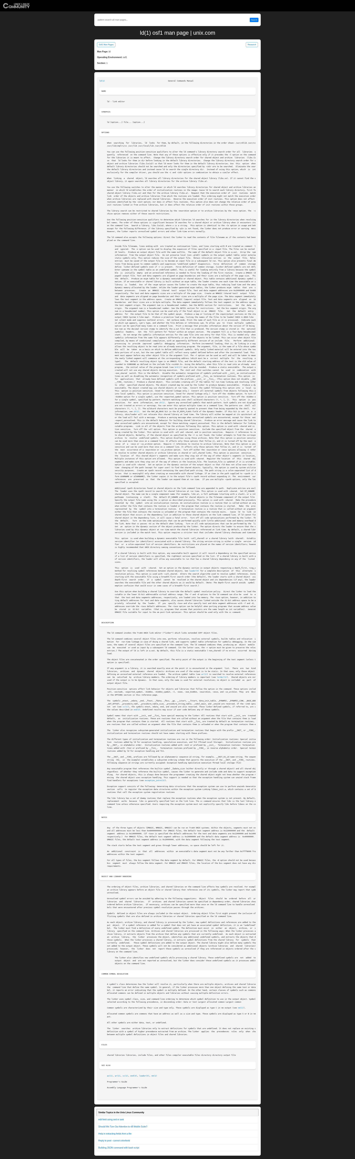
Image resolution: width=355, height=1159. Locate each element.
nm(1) (241, 1008)
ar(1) (204, 674)
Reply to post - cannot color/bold (114, 1140)
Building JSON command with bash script (118, 1148)
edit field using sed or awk (111, 1119)
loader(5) (194, 571)
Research (252, 44)
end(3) (137, 710)
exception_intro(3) (155, 780)
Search (254, 20)
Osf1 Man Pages (106, 44)
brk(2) (178, 367)
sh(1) (162, 403)
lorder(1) (222, 677)
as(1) (110, 1076)
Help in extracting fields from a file (114, 1133)
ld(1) (102, 81)
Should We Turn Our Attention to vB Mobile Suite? (122, 1126)
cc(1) (125, 707)
